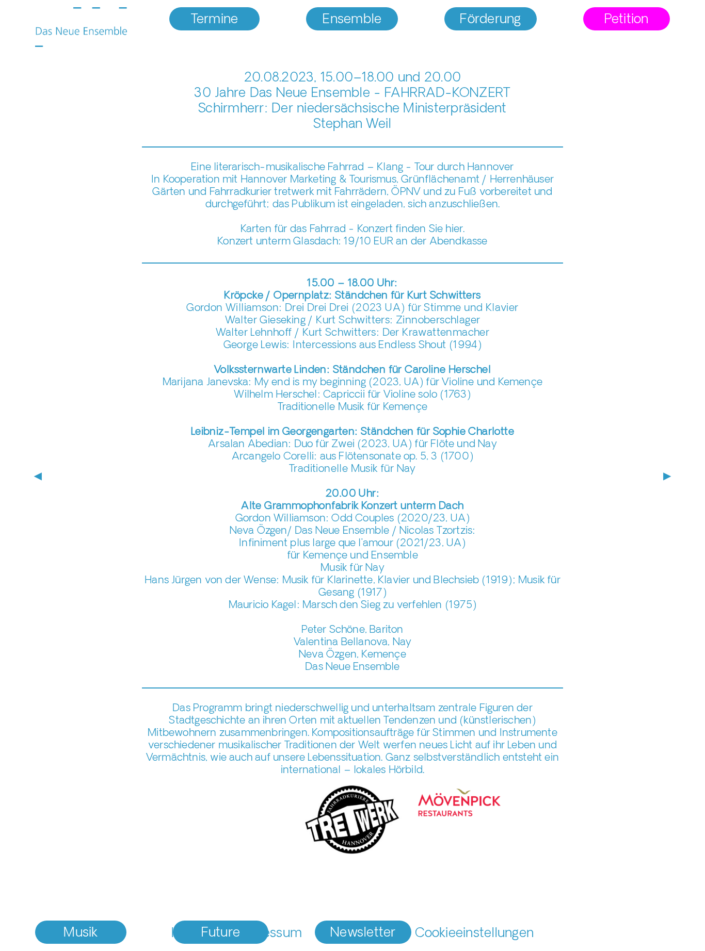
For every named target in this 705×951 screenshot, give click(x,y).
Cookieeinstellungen (474, 933)
